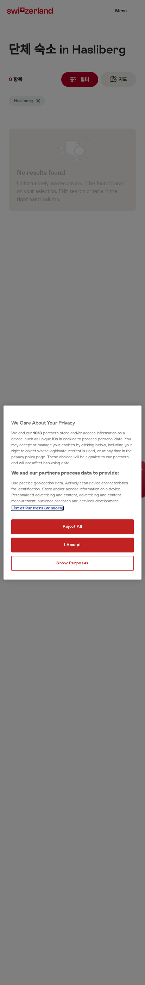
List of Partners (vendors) (37, 508)
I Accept (72, 545)
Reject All (72, 526)
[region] (72, 492)
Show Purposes (72, 563)
